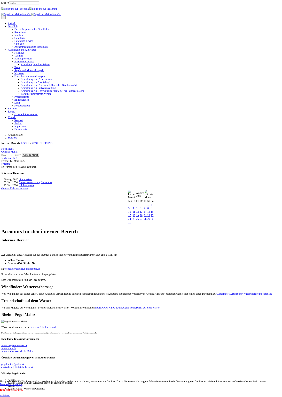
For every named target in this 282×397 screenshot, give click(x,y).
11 (134, 211)
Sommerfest (25, 179)
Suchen (5, 2)
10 (129, 211)
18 (134, 215)
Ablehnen (5, 395)
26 (137, 219)
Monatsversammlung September (35, 182)
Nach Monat (7, 148)
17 (129, 215)
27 (141, 219)
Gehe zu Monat (9, 151)
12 (137, 211)
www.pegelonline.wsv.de (44, 327)
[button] (12, 26)
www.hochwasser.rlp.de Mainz (17, 351)
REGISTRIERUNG (42, 143)
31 (129, 222)
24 (129, 219)
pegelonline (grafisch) (12, 364)
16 (152, 211)
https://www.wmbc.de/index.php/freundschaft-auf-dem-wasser (127, 307)
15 (148, 211)
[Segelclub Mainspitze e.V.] (31, 14)
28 (145, 219)
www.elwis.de (8, 348)
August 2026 (140, 194)
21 (145, 215)
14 (145, 211)
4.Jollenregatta (26, 185)
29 (148, 219)
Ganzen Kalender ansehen (14, 188)
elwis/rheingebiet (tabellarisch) (17, 367)
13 (141, 211)
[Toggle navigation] (3, 17)
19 (137, 215)
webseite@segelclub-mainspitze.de (22, 268)
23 (152, 215)
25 (134, 219)
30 (152, 219)
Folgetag (5, 163)
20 (141, 215)
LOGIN (25, 143)
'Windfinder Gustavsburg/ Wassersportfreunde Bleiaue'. (244, 293)
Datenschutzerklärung (11, 384)
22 (148, 215)
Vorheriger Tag (9, 158)
